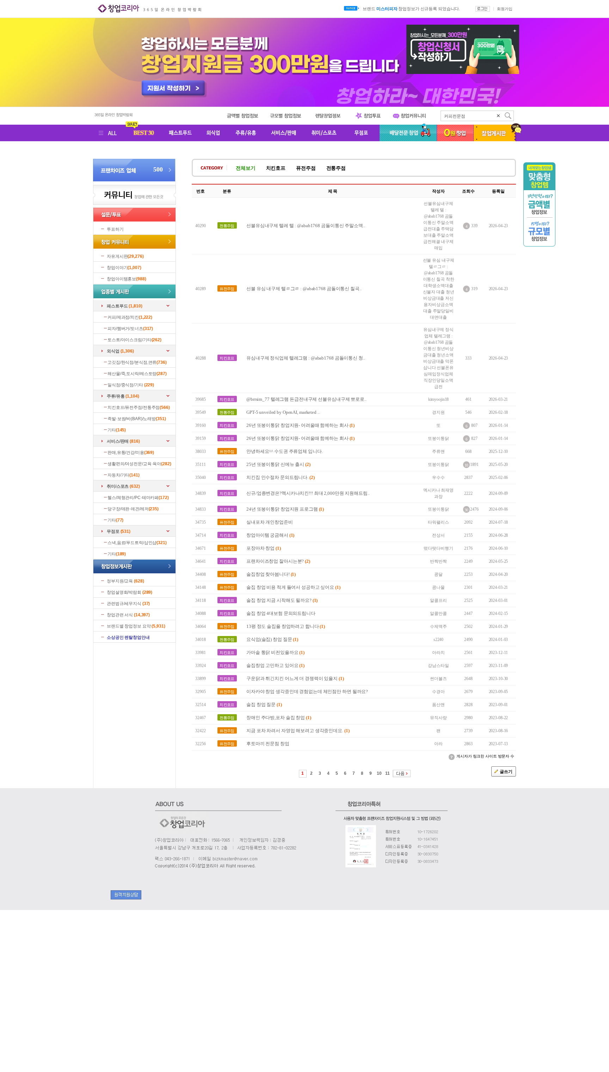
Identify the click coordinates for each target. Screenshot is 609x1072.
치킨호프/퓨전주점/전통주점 (133, 407)
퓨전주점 (306, 168)
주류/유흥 (115, 396)
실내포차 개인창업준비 (269, 522)
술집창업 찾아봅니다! (271, 574)
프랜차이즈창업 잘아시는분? (278, 561)
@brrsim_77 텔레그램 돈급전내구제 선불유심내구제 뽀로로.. (306, 399)
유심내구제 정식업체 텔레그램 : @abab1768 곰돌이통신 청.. (305, 358)
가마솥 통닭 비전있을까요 (275, 652)
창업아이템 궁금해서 (270, 535)
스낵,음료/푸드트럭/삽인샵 (131, 542)
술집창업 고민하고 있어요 (275, 665)
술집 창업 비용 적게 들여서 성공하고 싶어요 (293, 587)
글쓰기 (506, 771)
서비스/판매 (118, 441)
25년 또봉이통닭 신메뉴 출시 (278, 464)
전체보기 (246, 168)
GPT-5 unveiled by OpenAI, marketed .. (283, 412)
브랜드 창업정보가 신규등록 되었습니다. (411, 8)
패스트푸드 (117, 306)
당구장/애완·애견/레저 (128, 508)
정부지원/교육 (120, 581)
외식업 (113, 351)
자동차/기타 (118, 475)
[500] (134, 179)
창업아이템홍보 (121, 278)
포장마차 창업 (263, 548)
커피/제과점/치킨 (123, 317)
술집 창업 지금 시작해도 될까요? (282, 600)
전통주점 (336, 168)
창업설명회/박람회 (124, 592)
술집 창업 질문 (264, 704)
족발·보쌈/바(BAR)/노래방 (131, 418)
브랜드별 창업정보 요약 (129, 626)
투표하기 (115, 229)
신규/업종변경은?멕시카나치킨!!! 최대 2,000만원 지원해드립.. (308, 493)
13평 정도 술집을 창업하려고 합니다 (285, 626)
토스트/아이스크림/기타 (129, 339)
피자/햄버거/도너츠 (125, 328)
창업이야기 (117, 267)
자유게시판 (117, 256)
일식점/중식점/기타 (125, 384)
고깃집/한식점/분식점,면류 (131, 362)
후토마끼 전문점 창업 (267, 743)
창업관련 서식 (120, 614)
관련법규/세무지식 (124, 603)
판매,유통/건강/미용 (125, 452)
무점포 (113, 531)
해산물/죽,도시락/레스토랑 (131, 373)
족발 (448, 116)
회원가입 (504, 9)
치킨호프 (276, 168)
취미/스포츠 (118, 486)
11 (387, 773)
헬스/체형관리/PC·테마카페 (133, 497)
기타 (111, 430)
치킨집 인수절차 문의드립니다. (280, 477)
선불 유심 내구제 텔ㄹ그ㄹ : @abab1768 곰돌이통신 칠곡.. (304, 288)
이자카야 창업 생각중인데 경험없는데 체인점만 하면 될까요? (307, 691)
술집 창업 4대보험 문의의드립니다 (280, 613)
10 (379, 773)
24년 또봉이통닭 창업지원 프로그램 (285, 509)
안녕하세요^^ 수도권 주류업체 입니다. (284, 451)
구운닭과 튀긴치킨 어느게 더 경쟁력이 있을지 (295, 678)
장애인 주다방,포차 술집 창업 (278, 717)
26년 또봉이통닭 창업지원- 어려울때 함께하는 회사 (300, 425)
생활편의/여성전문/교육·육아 (134, 463)
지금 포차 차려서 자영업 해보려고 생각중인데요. (297, 730)
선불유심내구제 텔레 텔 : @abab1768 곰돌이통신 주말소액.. (305, 225)
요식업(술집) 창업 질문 (272, 639)
